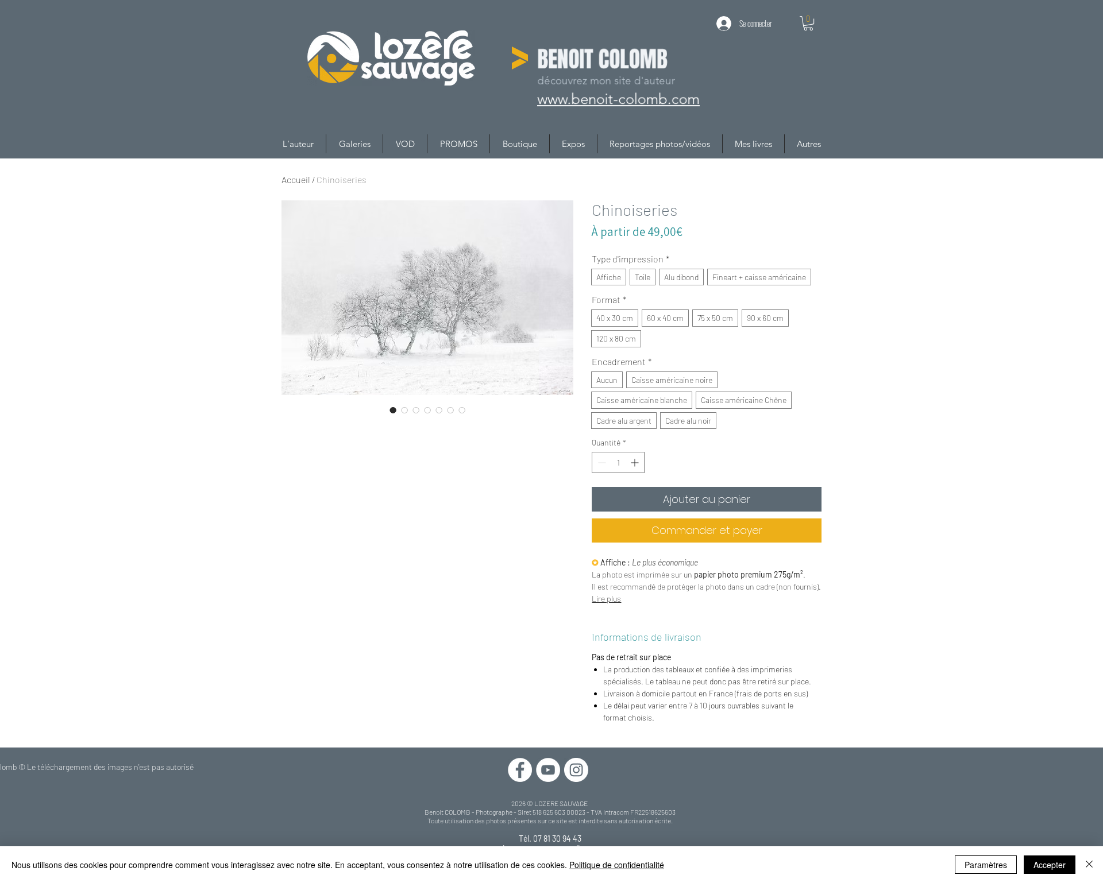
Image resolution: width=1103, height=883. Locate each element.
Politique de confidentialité (616, 864)
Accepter (1049, 864)
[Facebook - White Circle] (520, 770)
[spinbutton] (618, 462)
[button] (808, 23)
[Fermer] (1089, 864)
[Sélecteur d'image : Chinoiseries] (393, 410)
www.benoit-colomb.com (618, 100)
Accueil (295, 179)
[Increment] (635, 462)
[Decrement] (600, 462)
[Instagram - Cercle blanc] (576, 770)
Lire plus (606, 598)
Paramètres (986, 864)
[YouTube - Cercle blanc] (548, 770)
